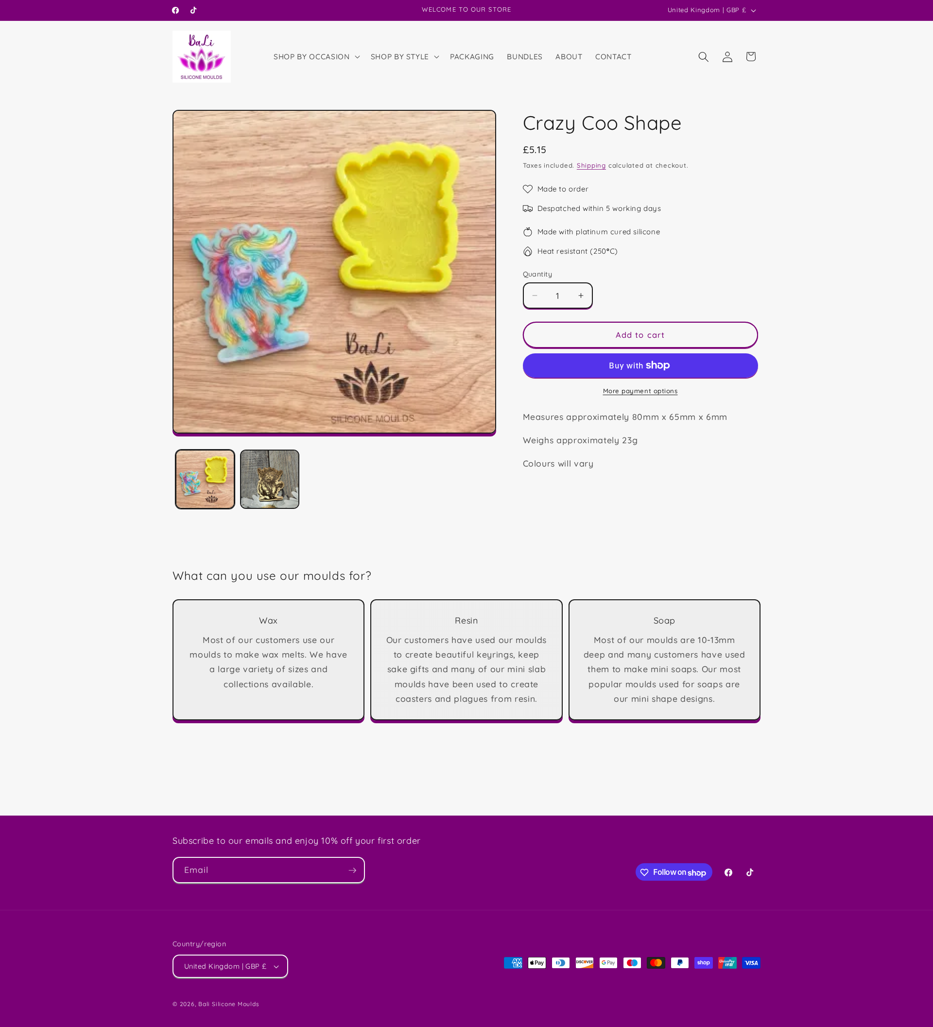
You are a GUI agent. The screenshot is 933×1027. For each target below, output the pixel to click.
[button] (315, 57)
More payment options (640, 391)
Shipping (591, 165)
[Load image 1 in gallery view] (205, 479)
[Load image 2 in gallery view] (269, 479)
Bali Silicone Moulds (228, 1004)
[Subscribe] (352, 870)
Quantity (538, 274)
